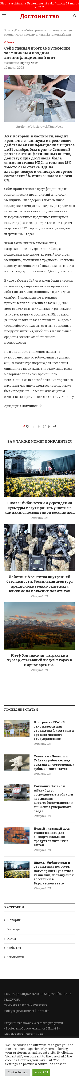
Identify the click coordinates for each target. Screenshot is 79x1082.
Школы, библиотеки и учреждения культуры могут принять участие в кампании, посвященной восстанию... (39, 508)
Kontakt (43, 1011)
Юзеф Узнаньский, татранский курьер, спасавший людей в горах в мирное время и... (39, 660)
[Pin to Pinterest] (49, 427)
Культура (13, 929)
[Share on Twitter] (44, 427)
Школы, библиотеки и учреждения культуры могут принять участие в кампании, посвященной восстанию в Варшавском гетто (54, 873)
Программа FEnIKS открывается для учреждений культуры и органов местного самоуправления (54, 731)
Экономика (15, 957)
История (14, 920)
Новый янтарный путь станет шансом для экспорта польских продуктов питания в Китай (52, 837)
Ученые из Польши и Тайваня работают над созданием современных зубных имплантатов (54, 763)
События (9, 42)
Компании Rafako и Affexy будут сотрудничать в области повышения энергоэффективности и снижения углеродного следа (54, 799)
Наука (11, 939)
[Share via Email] (54, 427)
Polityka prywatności (19, 1011)
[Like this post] (30, 426)
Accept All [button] (41, 1072)
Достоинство (39, 16)
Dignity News (29, 63)
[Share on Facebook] (38, 427)
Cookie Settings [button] (18, 1072)
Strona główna (13, 30)
